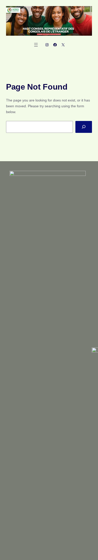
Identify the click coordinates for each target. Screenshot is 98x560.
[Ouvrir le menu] (36, 45)
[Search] (83, 127)
